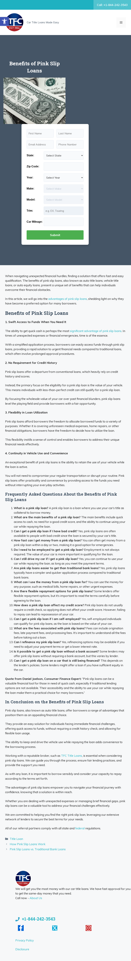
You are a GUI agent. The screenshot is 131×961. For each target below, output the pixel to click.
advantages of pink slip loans (67, 299)
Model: (31, 199)
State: (30, 155)
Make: (30, 188)
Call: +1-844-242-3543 (112, 5)
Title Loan (16, 839)
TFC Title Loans (71, 755)
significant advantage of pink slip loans (95, 331)
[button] (4, 21)
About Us (36, 898)
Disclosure (22, 949)
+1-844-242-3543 (38, 919)
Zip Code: (33, 166)
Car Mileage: (35, 221)
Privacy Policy (24, 940)
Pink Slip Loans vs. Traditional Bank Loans (38, 849)
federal (80, 828)
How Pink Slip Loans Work (27, 844)
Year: (30, 177)
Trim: (30, 210)
